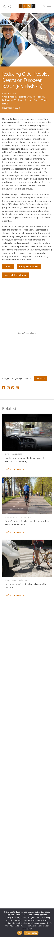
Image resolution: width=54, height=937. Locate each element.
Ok (19, 933)
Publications (10, 93)
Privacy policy (31, 933)
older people (38, 96)
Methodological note (15, 275)
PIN (15, 100)
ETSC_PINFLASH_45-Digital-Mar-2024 (17, 379)
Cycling (5, 96)
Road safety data (25, 100)
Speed (37, 100)
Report (7, 266)
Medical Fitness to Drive (20, 96)
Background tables (28, 266)
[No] (50, 922)
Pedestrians (7, 100)
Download (40, 379)
